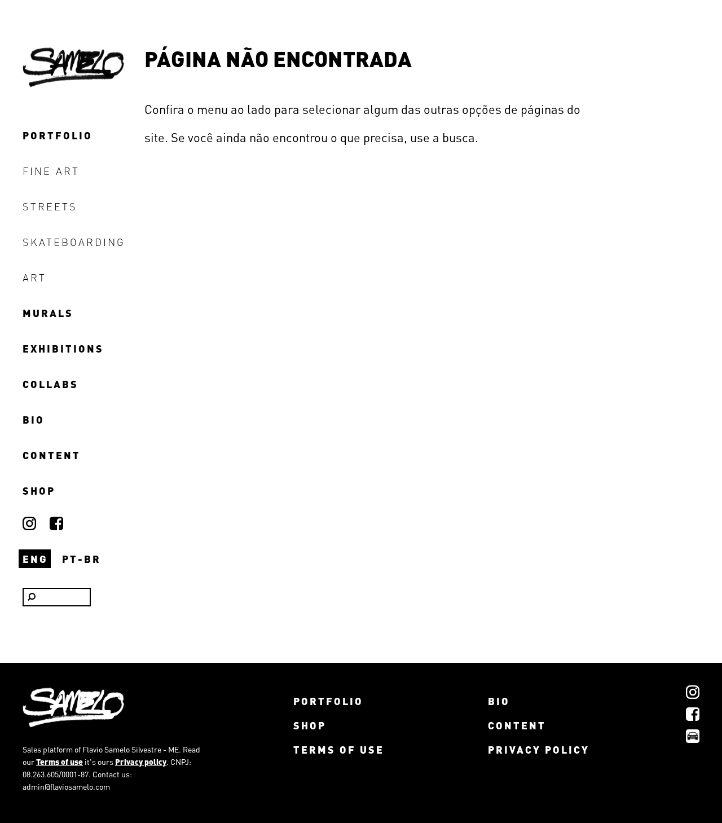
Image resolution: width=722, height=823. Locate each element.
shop (39, 490)
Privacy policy (140, 761)
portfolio (58, 135)
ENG (35, 558)
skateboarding (74, 241)
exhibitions (63, 348)
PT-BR (81, 558)
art (34, 277)
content (52, 454)
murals (48, 312)
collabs (50, 383)
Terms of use (59, 761)
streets (50, 206)
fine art (51, 170)
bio (34, 419)
